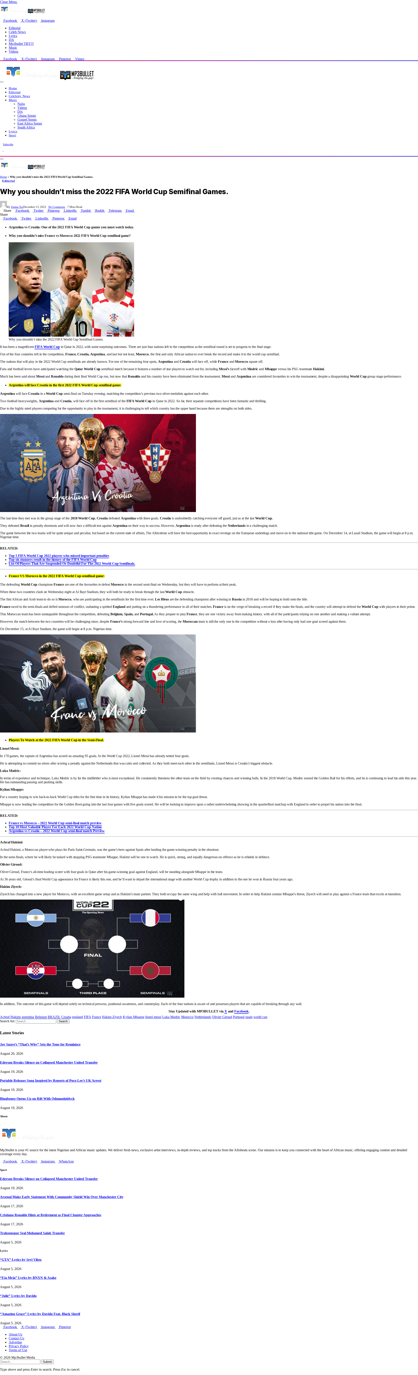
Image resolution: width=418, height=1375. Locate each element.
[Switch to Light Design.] (4, 150)
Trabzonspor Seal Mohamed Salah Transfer (32, 1233)
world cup (260, 1017)
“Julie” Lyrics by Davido (18, 1296)
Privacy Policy (19, 1346)
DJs (11, 40)
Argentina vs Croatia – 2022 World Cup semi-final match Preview (57, 831)
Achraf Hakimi (10, 1017)
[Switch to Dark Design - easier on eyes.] (1, 150)
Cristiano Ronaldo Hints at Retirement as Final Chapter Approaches (50, 1215)
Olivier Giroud (222, 1017)
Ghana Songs (26, 115)
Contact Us (16, 1338)
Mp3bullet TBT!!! (21, 44)
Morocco (187, 1017)
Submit (47, 1361)
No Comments (56, 207)
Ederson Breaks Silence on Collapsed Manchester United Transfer (49, 1062)
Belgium (41, 1017)
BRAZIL (54, 1017)
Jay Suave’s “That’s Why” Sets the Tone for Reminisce (40, 1044)
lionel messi (153, 1017)
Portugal (238, 1017)
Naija (21, 104)
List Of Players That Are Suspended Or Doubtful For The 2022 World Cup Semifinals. (72, 563)
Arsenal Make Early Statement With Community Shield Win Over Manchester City (61, 1197)
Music (13, 47)
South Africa (26, 127)
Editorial (14, 28)
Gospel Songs (27, 119)
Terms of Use (18, 1350)
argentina (28, 1017)
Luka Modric (171, 1017)
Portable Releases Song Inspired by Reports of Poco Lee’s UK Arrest (50, 1080)
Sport (12, 135)
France (96, 1017)
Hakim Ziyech (112, 1017)
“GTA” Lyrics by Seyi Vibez (21, 1259)
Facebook (241, 1011)
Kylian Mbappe (133, 1017)
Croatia (66, 1017)
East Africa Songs (29, 123)
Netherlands (202, 1017)
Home (13, 88)
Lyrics (13, 36)
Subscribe (8, 144)
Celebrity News (19, 96)
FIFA (87, 1017)
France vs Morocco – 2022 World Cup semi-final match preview (55, 823)
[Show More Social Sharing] (136, 210)
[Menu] (1, 82)
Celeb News (17, 32)
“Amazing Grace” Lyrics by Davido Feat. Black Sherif (40, 1314)
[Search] (1, 154)
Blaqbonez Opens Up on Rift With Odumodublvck (37, 1098)
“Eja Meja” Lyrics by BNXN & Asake (28, 1278)
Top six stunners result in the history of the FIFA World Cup (53, 559)
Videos (13, 51)
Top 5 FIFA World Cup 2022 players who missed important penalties (59, 556)
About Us (15, 1334)
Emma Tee (17, 207)
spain (249, 1017)
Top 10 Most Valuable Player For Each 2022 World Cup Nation (55, 827)
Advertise (15, 1342)
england (77, 1017)
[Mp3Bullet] (49, 81)
